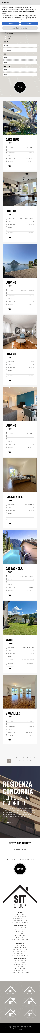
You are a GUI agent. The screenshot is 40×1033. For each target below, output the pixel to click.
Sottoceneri (10, 33)
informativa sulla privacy (27, 859)
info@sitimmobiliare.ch (20, 922)
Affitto (9, 39)
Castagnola (14, 497)
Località (5, 42)
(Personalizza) (30, 1028)
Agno (9, 640)
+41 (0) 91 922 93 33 (20, 918)
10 (34, 757)
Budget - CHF (7, 66)
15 (23, 761)
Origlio (11, 210)
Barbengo (13, 139)
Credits (20, 1030)
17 (31, 761)
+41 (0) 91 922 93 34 (20, 920)
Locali (5, 54)
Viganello (13, 713)
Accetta (29, 23)
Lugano (11, 282)
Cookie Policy (20, 1028)
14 (20, 761)
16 (27, 761)
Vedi (9, 166)
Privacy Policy (9, 1028)
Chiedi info (9, 822)
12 (12, 761)
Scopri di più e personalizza (20, 28)
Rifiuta (11, 23)
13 (16, 761)
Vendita (9, 36)
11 (9, 761)
